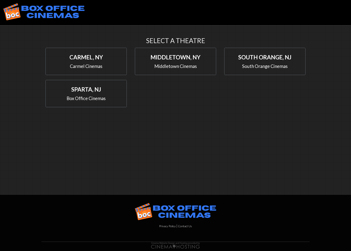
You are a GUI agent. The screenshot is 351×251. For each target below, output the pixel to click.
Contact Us (185, 226)
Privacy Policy (167, 226)
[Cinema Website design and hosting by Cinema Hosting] (175, 245)
